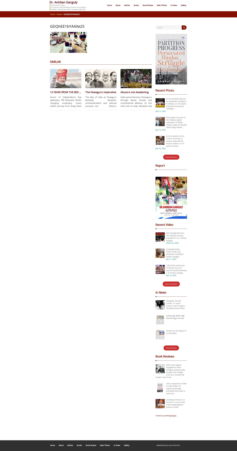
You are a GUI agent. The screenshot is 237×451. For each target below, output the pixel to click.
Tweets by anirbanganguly (166, 415)
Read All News (171, 348)
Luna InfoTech (174, 445)
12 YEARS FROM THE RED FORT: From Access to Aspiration (65, 92)
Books (136, 5)
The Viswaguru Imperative (100, 92)
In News (174, 5)
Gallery (183, 5)
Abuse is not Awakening (134, 92)
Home (109, 5)
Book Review (148, 5)
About (118, 5)
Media (59, 14)
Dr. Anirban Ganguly (63, 2)
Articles (127, 5)
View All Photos (171, 157)
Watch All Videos (171, 284)
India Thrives (162, 5)
